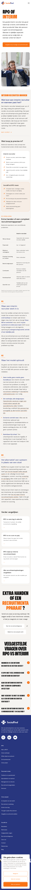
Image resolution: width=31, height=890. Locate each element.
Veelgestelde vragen (6, 833)
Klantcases (4, 829)
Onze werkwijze (5, 753)
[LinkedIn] (9, 737)
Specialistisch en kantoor (8, 778)
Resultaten (4, 826)
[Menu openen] (29, 3)
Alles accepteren (15, 884)
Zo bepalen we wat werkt (8, 801)
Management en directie (7, 782)
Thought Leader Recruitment (9, 810)
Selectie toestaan (15, 879)
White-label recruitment (7, 756)
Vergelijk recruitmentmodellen (9, 814)
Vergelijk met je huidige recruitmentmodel (16, 44)
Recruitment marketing (7, 804)
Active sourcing (5, 807)
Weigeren (15, 873)
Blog (2, 849)
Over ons (3, 839)
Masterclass (4, 846)
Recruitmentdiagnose (7, 836)
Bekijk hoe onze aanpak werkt (15, 632)
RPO (4, 467)
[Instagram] (3, 737)
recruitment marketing (10, 391)
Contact (3, 843)
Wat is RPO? (5, 132)
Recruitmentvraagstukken (8, 785)
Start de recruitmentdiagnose (14, 626)
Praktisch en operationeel (8, 775)
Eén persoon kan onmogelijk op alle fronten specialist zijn (16, 410)
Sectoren (3, 788)
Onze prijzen (4, 762)
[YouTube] (15, 737)
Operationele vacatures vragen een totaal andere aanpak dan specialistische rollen (14, 403)
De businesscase (5, 759)
